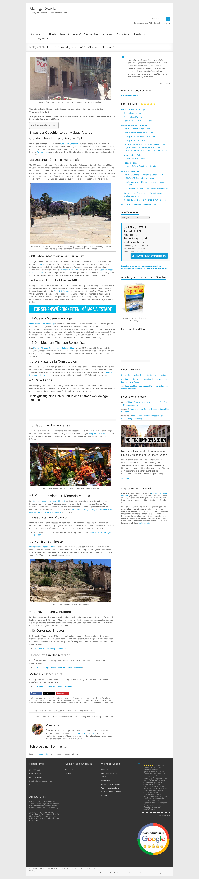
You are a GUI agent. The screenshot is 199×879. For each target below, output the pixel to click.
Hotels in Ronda (130, 163)
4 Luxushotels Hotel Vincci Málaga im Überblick (147, 188)
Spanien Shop (92, 34)
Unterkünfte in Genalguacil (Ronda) (141, 166)
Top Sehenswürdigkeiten (110, 788)
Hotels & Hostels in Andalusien (134, 125)
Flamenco (104, 795)
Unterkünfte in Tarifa (133, 155)
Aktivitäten (124, 34)
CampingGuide (39, 38)
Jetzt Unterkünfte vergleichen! (149, 255)
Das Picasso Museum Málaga (42, 324)
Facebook (69, 769)
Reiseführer (105, 781)
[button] (36, 693)
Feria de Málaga (61, 291)
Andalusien (105, 769)
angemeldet (43, 754)
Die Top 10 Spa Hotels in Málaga (140, 178)
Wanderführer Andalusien (110, 784)
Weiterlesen (125, 478)
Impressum (91, 873)
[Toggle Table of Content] (53, 125)
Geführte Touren (59, 34)
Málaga (108, 34)
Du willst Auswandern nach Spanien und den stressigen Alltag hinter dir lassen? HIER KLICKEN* (144, 267)
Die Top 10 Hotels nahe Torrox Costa (140, 136)
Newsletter (100, 873)
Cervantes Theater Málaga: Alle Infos (49, 648)
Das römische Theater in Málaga (43, 547)
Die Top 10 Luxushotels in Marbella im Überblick (145, 200)
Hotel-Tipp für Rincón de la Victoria (139, 132)
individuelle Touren (86, 733)
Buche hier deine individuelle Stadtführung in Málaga (144, 375)
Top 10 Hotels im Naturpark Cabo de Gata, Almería (146, 144)
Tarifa (39, 264)
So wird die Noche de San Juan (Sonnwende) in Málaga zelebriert (62, 711)
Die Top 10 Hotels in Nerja (135, 140)
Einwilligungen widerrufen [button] (162, 873)
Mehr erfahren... (35, 820)
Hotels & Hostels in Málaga (133, 109)
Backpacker (141, 34)
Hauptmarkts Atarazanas (99, 433)
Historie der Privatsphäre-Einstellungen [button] (140, 873)
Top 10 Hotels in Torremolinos (137, 129)
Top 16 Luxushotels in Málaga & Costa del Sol (143, 175)
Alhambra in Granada (69, 270)
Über (75, 873)
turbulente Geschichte (69, 144)
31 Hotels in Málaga (132, 113)
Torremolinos (43, 152)
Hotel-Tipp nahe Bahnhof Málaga (138, 121)
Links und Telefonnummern (111, 792)
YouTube (68, 773)
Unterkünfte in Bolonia (135, 158)
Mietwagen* (76, 34)
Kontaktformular (35, 774)
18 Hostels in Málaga (133, 117)
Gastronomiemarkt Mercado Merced (49, 501)
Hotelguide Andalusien (109, 773)
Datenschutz (144, 523)
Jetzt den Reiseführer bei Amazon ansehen (52, 686)
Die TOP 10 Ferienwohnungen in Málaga (138, 204)
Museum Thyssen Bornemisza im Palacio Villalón (54, 348)
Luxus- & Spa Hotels (130, 171)
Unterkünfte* (38, 34)
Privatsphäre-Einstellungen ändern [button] (115, 873)
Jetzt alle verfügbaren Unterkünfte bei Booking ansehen (57, 667)
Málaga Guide (42, 8)
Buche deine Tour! (129, 95)
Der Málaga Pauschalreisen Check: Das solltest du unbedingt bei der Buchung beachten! (73, 716)
